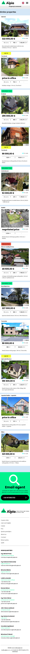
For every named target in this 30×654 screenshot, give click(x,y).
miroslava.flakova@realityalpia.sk (10, 638)
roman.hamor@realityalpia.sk (9, 593)
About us (3, 534)
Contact (3, 537)
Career (3, 526)
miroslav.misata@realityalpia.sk (10, 573)
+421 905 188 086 (5, 592)
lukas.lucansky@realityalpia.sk (9, 583)
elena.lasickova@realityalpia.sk (9, 611)
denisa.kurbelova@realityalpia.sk (10, 621)
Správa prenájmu (6, 531)
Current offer (5, 520)
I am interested (9, 498)
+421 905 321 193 (5, 601)
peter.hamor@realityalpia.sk (9, 603)
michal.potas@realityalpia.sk (9, 557)
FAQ (2, 529)
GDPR (2, 543)
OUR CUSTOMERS (6, 523)
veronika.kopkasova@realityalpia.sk (11, 630)
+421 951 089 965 (5, 620)
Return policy (5, 540)
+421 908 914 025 (5, 582)
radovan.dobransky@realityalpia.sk (11, 565)
